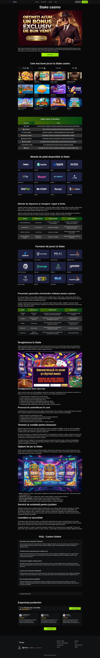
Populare (25, 68)
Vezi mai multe (50, 628)
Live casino (40, 68)
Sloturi (73, 68)
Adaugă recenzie (74, 608)
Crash (57, 68)
